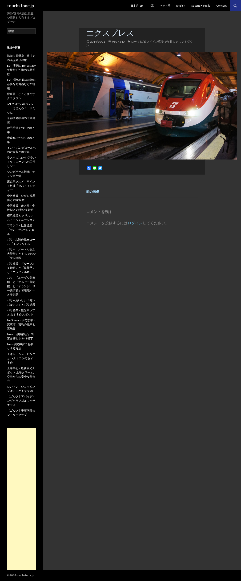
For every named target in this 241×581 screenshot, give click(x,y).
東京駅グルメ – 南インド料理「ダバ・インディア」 (21, 186)
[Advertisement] (21, 499)
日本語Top (137, 5)
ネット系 (165, 5)
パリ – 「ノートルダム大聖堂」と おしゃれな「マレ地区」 (21, 254)
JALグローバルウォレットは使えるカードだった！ (21, 108)
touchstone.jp (20, 5)
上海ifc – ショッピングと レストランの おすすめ (21, 358)
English (180, 5)
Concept (221, 5)
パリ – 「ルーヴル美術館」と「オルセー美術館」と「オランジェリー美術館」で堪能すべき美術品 (21, 286)
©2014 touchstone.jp (20, 575)
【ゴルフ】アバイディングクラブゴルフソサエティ (21, 401)
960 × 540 (118, 41)
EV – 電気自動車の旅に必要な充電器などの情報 (21, 84)
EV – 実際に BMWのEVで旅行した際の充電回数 (21, 70)
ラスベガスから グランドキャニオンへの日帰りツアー (21, 162)
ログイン (135, 223)
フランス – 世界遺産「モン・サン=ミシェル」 (20, 230)
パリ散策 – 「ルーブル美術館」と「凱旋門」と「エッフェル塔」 (21, 268)
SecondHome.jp (200, 5)
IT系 (151, 5)
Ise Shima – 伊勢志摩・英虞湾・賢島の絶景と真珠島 (21, 324)
